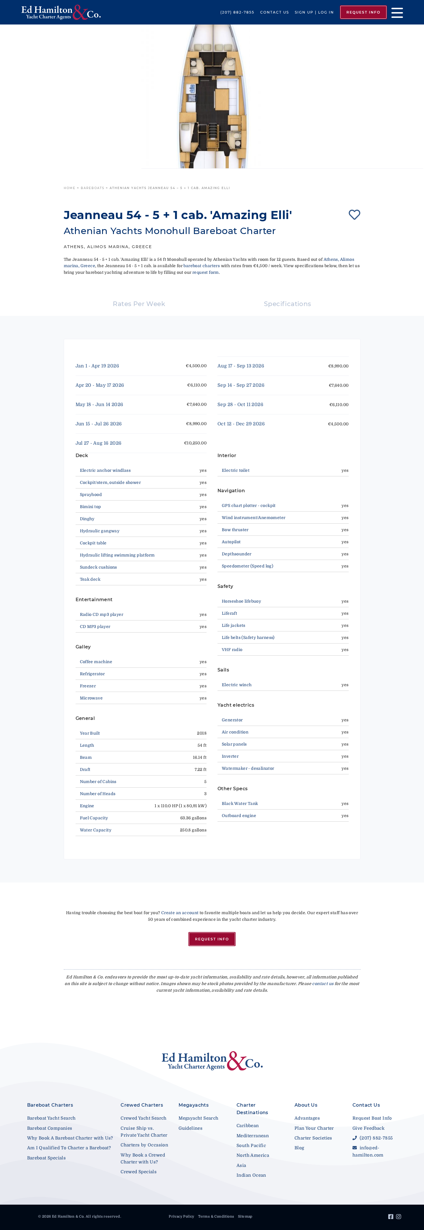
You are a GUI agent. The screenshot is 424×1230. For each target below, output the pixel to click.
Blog (299, 1147)
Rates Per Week (139, 304)
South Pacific (251, 1145)
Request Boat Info (372, 1118)
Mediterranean (253, 1135)
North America (253, 1155)
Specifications (287, 304)
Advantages (307, 1118)
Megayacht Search (198, 1118)
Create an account (180, 912)
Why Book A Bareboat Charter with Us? (70, 1138)
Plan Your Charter (314, 1128)
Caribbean (248, 1125)
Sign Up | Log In (314, 12)
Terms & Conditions (216, 1216)
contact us (322, 983)
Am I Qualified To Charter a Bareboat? (69, 1147)
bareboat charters (201, 265)
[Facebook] (391, 1218)
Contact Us (274, 12)
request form (205, 272)
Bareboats (92, 188)
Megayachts (194, 1105)
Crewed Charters (142, 1105)
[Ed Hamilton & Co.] (61, 12)
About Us (305, 1105)
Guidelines (190, 1128)
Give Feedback (368, 1128)
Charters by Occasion (144, 1145)
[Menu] (395, 12)
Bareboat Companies (49, 1128)
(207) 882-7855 (237, 12)
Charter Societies (313, 1138)
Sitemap (245, 1216)
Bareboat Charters (50, 1105)
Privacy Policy (181, 1216)
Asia (241, 1165)
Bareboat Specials (46, 1158)
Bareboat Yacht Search (51, 1118)
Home (70, 188)
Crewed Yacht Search (144, 1118)
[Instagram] (399, 1218)
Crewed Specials (139, 1171)
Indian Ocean (251, 1175)
